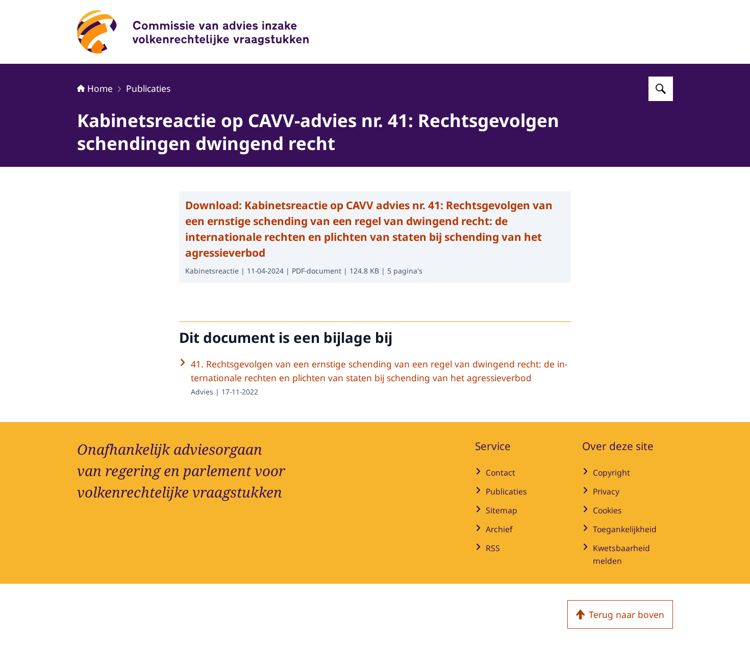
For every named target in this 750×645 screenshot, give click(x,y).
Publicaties (148, 88)
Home (100, 88)
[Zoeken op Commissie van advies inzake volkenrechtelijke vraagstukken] (660, 89)
